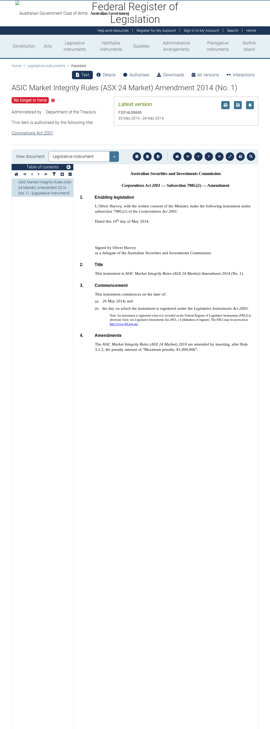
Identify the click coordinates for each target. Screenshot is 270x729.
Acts (48, 46)
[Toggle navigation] (68, 167)
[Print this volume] (240, 156)
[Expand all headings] (62, 174)
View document (30, 156)
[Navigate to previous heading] (32, 174)
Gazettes (141, 46)
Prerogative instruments (218, 46)
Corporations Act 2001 (32, 133)
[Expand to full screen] (230, 156)
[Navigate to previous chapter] (188, 156)
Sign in (201, 30)
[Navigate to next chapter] (219, 156)
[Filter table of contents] (54, 174)
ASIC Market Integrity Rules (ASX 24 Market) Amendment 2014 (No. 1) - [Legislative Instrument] (44, 187)
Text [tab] (85, 74)
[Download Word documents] (158, 156)
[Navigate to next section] (209, 156)
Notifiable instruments (111, 46)
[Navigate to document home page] (16, 174)
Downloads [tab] (173, 74)
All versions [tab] (208, 74)
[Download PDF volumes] (147, 156)
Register (156, 30)
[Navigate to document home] (177, 156)
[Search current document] (251, 156)
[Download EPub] (137, 156)
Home (16, 66)
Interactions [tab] (244, 74)
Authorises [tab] (139, 74)
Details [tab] (109, 74)
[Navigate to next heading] (38, 174)
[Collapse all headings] (70, 174)
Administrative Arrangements (176, 46)
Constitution (24, 46)
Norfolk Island (249, 46)
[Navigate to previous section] (198, 156)
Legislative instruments (75, 46)
